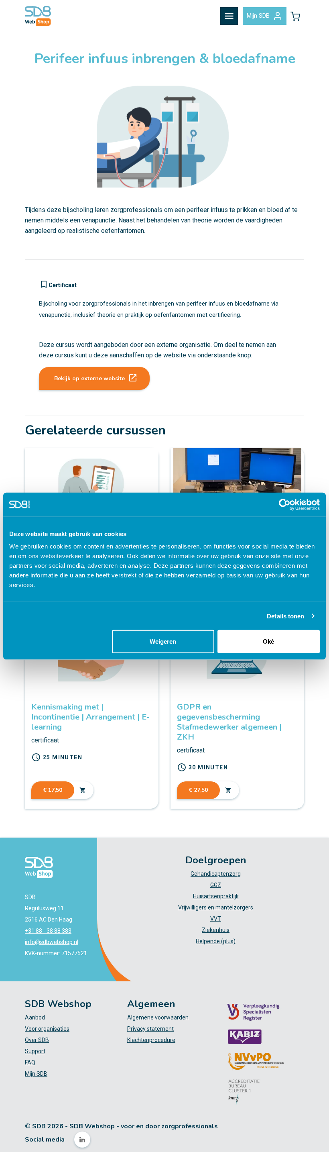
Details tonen (285, 615)
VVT (215, 918)
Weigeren (163, 641)
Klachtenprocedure (151, 1040)
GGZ (215, 885)
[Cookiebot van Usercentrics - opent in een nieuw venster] (285, 504)
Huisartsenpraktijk (216, 896)
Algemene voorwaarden (158, 1017)
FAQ (30, 1062)
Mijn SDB (258, 15)
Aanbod (35, 1017)
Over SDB (37, 1040)
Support (35, 1051)
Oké (268, 641)
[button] (295, 16)
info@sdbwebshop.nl (51, 942)
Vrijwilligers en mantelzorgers (215, 907)
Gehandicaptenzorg (216, 874)
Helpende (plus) (216, 941)
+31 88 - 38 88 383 (48, 931)
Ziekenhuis (215, 930)
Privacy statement (150, 1029)
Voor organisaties (47, 1029)
